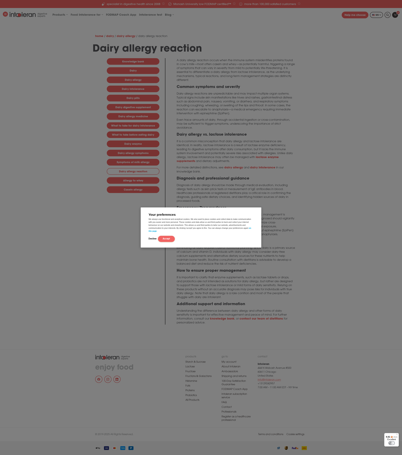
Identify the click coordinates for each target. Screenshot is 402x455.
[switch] (391, 443)
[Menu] (397, 435)
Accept (166, 238)
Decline (152, 238)
